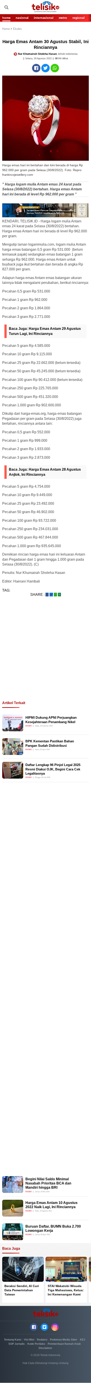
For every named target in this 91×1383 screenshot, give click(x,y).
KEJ (82, 1339)
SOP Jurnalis (16, 1343)
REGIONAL (78, 17)
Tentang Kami (12, 1339)
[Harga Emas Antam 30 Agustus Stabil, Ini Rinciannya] (36, 68)
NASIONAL (22, 17)
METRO (63, 17)
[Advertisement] (45, 654)
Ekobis (17, 29)
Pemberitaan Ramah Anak (64, 1343)
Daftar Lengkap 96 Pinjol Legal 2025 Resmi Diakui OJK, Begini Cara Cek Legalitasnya (52, 769)
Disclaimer (45, 1348)
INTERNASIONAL (43, 17)
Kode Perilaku (36, 1343)
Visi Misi (29, 1339)
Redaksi (42, 1339)
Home (6, 29)
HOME (6, 17)
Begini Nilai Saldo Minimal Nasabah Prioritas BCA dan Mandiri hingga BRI (48, 1183)
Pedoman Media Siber (63, 1339)
